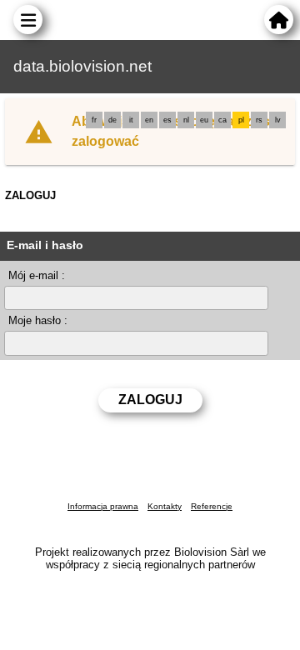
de (112, 120)
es (167, 120)
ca (222, 120)
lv (278, 120)
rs (259, 120)
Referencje (211, 506)
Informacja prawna (103, 506)
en (149, 120)
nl (186, 120)
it (131, 120)
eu (204, 120)
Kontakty (165, 506)
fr (94, 120)
